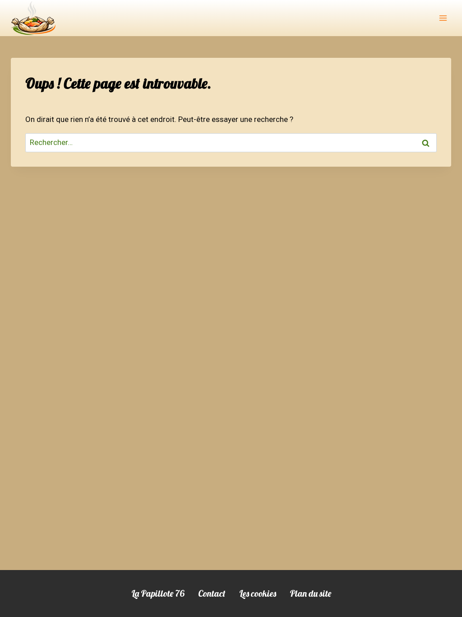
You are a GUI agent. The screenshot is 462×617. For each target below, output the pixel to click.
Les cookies (257, 593)
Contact (212, 593)
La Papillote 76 (158, 593)
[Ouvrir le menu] (442, 18)
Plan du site (310, 593)
